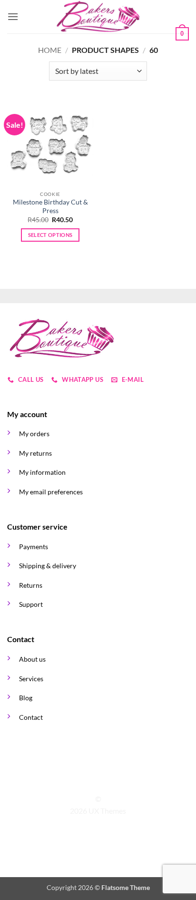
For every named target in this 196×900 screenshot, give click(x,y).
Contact (31, 717)
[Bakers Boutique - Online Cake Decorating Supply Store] (98, 16)
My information (42, 472)
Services (31, 679)
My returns (35, 453)
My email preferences (51, 492)
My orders (34, 434)
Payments (33, 546)
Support (31, 604)
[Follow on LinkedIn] (115, 781)
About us (32, 659)
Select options (50, 235)
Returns (30, 585)
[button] (13, 16)
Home (49, 49)
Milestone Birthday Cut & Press (50, 206)
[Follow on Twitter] (104, 781)
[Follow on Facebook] (80, 781)
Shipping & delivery (47, 566)
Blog (25, 698)
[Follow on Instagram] (92, 781)
